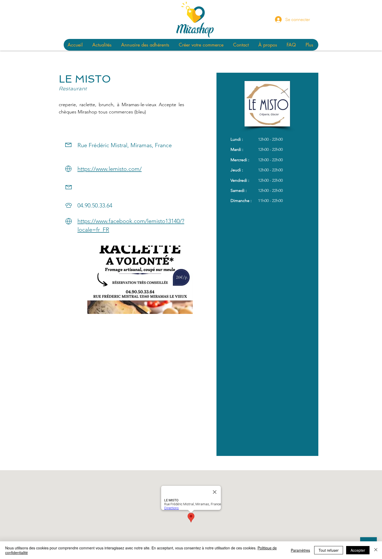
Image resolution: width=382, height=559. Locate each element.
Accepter (358, 550)
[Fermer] (376, 550)
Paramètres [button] (300, 550)
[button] (140, 280)
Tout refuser (329, 550)
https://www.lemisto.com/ (109, 168)
